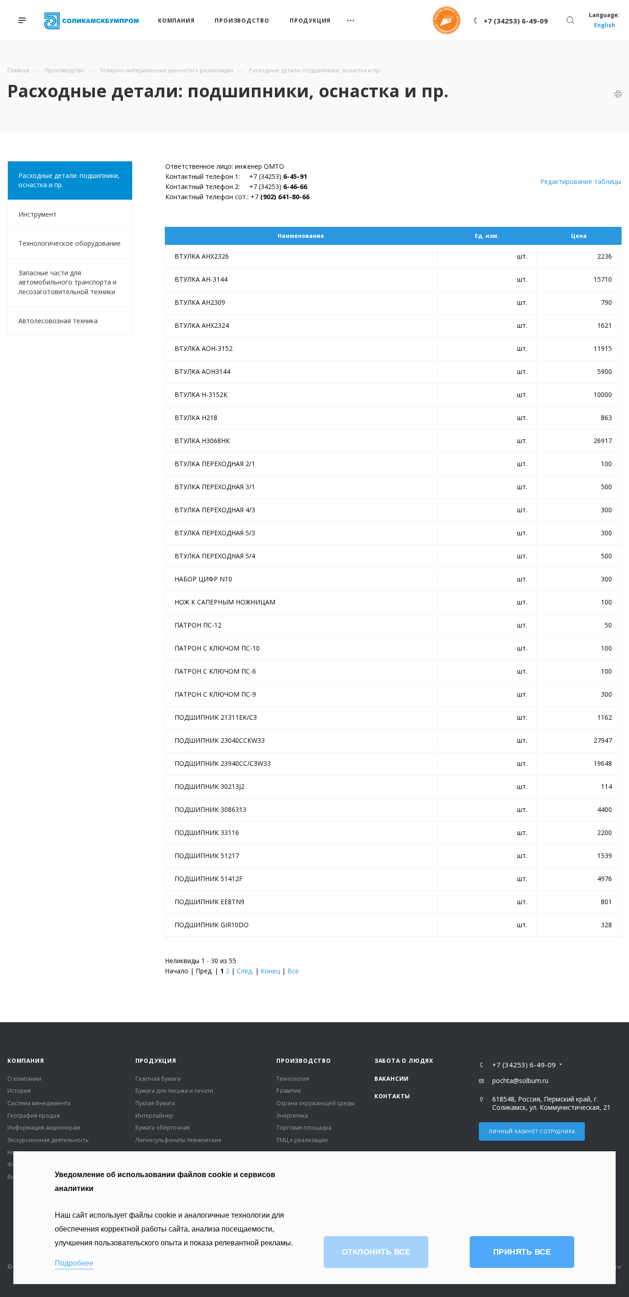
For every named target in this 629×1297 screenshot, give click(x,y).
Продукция (155, 1061)
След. (245, 970)
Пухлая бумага (155, 1103)
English (604, 25)
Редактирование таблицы (580, 181)
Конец (270, 970)
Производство (303, 1061)
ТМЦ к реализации (302, 1140)
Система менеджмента (38, 1103)
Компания (25, 1061)
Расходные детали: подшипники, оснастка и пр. (69, 180)
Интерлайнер (154, 1115)
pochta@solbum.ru (520, 1080)
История (19, 1091)
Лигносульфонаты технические (178, 1140)
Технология (292, 1079)
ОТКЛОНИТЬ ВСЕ (376, 1252)
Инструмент (37, 214)
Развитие (288, 1091)
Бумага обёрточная (162, 1127)
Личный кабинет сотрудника (532, 1131)
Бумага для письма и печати (174, 1091)
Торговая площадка (304, 1127)
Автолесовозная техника (58, 320)
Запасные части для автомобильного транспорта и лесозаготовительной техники (67, 282)
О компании (24, 1079)
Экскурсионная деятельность (48, 1140)
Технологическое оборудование (69, 243)
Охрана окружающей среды (315, 1103)
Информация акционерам (43, 1127)
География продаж (33, 1115)
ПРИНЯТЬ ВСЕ (522, 1252)
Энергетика (292, 1115)
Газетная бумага (158, 1079)
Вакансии (391, 1079)
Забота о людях (403, 1061)
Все (293, 970)
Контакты (392, 1096)
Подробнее (74, 1263)
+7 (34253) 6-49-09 (515, 20)
